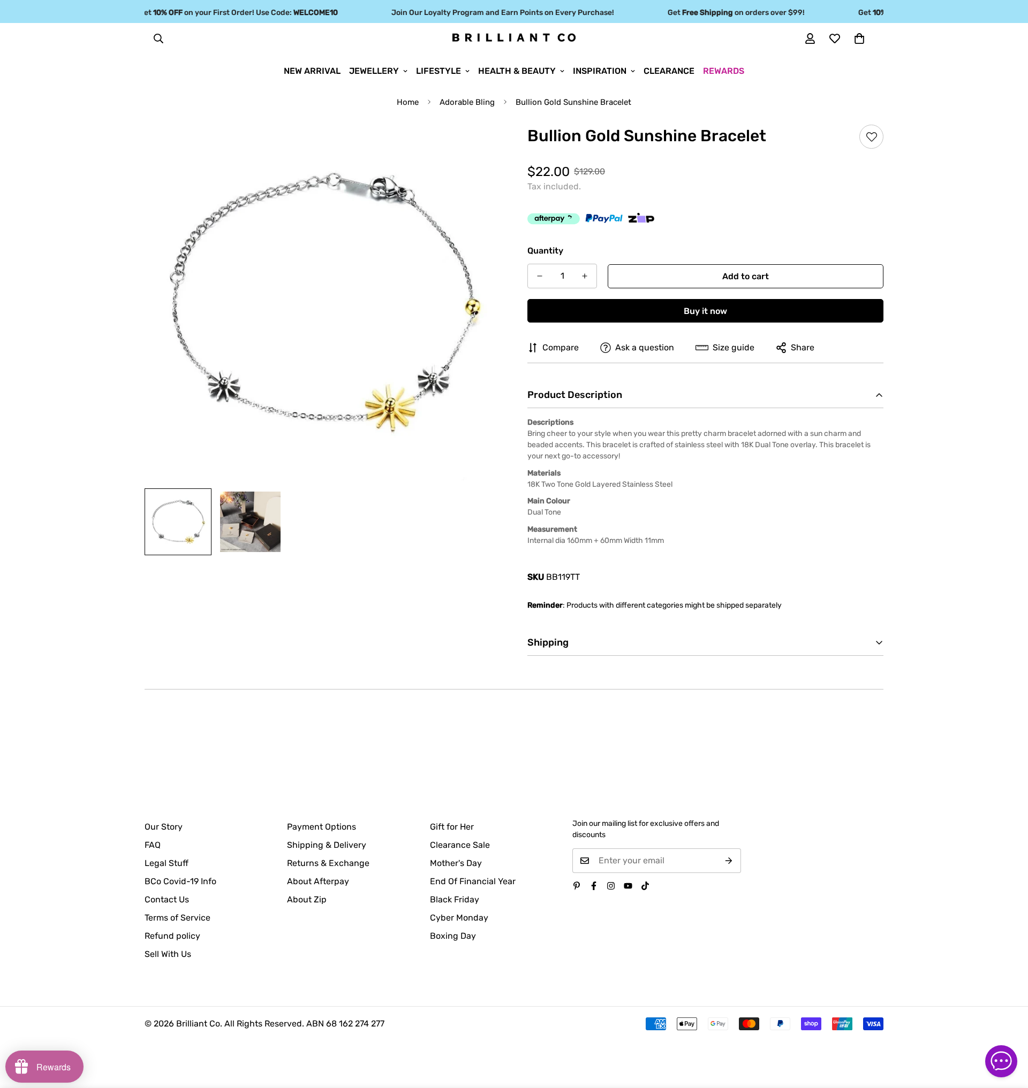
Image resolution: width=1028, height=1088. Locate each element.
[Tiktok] (645, 886)
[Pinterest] (576, 886)
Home (408, 102)
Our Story (164, 827)
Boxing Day (453, 936)
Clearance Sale (460, 845)
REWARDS (723, 71)
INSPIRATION (599, 71)
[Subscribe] (729, 860)
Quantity (545, 251)
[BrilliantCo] (514, 38)
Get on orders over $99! (724, 12)
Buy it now (705, 311)
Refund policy (172, 936)
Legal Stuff (166, 863)
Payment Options (321, 827)
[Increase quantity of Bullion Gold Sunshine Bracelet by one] (584, 276)
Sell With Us (168, 954)
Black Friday (454, 899)
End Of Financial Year (473, 881)
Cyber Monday (459, 918)
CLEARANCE (669, 71)
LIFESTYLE (438, 71)
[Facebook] (593, 886)
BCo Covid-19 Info (180, 881)
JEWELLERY (374, 71)
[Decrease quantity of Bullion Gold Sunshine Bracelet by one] (539, 276)
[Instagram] (611, 886)
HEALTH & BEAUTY (517, 71)
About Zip (307, 899)
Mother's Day (456, 863)
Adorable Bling (467, 102)
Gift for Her (452, 827)
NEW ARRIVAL (312, 71)
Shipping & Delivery (326, 845)
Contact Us (167, 899)
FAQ (153, 845)
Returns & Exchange (328, 863)
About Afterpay (318, 881)
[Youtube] (628, 886)
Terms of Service (177, 918)
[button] (859, 38)
